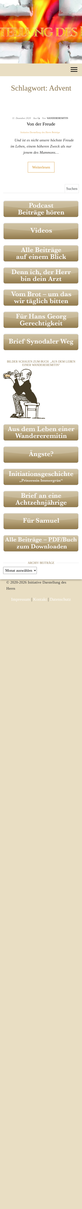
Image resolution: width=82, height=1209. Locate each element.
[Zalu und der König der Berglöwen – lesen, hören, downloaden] (41, 521)
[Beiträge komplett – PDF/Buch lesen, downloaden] (41, 543)
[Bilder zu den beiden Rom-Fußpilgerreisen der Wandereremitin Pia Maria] (24, 393)
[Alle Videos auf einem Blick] (41, 231)
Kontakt (40, 599)
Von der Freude (41, 124)
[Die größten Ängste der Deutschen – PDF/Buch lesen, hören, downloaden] (41, 454)
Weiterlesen (41, 167)
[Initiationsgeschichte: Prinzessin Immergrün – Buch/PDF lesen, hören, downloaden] (41, 476)
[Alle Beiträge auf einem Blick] (41, 253)
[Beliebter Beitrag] (41, 297)
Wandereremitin (57, 118)
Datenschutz (60, 599)
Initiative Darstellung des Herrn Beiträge (40, 132)
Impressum (20, 599)
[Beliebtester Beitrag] (41, 275)
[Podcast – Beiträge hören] (41, 208)
